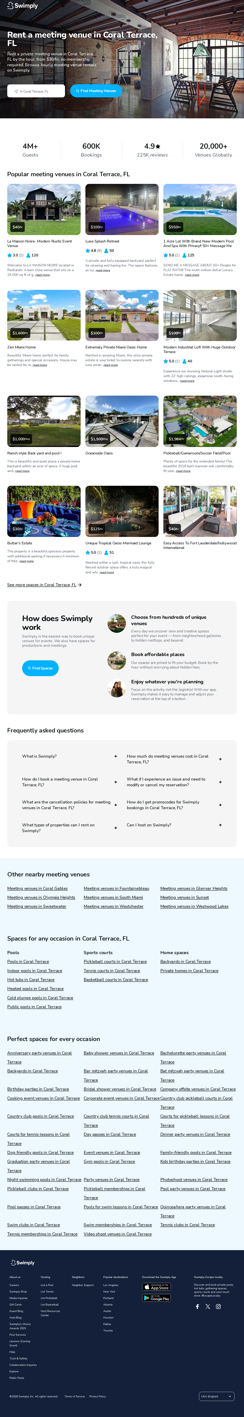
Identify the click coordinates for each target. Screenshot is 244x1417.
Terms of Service (74, 1396)
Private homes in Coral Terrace (189, 971)
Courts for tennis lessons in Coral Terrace (38, 1139)
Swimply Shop (18, 1291)
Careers (14, 1285)
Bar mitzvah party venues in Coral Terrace (116, 1075)
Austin (107, 1311)
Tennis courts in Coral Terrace (112, 971)
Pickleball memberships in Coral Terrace (114, 1193)
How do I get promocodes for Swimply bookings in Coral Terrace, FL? (163, 805)
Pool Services (18, 1335)
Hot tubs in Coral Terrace (31, 980)
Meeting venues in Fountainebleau (116, 888)
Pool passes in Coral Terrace (34, 1207)
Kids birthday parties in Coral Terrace (195, 1161)
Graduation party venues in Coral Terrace (38, 1166)
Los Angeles (110, 1285)
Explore (14, 1371)
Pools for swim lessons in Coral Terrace (121, 1207)
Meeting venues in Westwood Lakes (194, 906)
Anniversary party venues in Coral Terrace (39, 1057)
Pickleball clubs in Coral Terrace (38, 1189)
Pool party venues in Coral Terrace (193, 1189)
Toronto (108, 1330)
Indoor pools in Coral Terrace (34, 971)
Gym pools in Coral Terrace (109, 1161)
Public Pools (17, 1378)
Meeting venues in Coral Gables (37, 888)
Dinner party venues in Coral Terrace (195, 1134)
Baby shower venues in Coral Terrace (119, 1053)
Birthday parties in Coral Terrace (38, 1089)
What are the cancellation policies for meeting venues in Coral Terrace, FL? (66, 805)
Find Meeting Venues (98, 90)
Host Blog (16, 1317)
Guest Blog (16, 1311)
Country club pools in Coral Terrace (40, 1116)
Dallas (107, 1324)
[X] (208, 1306)
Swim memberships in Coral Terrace (118, 1225)
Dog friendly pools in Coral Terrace (40, 1152)
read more (42, 275)
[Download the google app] (156, 1298)
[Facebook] (197, 1306)
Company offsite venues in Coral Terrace (198, 1089)
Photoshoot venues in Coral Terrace (194, 1180)
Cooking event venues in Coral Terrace (43, 1098)
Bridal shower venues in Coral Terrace (120, 1089)
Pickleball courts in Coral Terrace (115, 961)
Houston (108, 1317)
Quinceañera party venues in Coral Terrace (193, 1211)
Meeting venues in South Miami (113, 897)
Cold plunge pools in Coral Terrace (40, 998)
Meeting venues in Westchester (114, 906)
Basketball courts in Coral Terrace (116, 980)
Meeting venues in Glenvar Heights (194, 888)
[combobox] (36, 90)
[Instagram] (218, 1306)
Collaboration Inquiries (23, 1365)
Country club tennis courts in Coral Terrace (116, 1120)
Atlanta (107, 1304)
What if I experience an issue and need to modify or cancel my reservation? (166, 782)
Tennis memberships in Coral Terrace (42, 1234)
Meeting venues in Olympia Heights (41, 897)
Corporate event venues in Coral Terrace (122, 1098)
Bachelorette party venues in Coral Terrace (193, 1057)
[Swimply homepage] (122, 6)
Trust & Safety (18, 1358)
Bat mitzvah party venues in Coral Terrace (192, 1075)
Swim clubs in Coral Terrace (33, 1225)
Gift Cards (16, 1304)
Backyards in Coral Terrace (185, 961)
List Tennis (47, 1291)
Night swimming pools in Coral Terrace (44, 1180)
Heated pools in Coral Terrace (35, 989)
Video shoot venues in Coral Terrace (118, 1234)
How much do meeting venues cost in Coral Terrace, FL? (168, 759)
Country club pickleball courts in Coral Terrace (196, 1102)
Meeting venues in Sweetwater (36, 906)
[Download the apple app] (156, 1287)
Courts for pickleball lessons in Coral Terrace (195, 1120)
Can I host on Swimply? (149, 825)
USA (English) (209, 1396)
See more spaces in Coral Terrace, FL (41, 585)
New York (109, 1291)
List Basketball (50, 1304)
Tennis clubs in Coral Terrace (187, 1225)
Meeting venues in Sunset (184, 897)
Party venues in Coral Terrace (112, 1180)
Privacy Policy (97, 1396)
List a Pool (47, 1285)
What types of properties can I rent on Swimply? (58, 828)
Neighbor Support (83, 1285)
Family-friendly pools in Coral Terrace (196, 1152)
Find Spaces (42, 668)
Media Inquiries (19, 1298)
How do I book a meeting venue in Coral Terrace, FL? (60, 782)
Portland (108, 1298)
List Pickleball (49, 1298)
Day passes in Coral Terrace (110, 1134)
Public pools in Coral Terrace (34, 1007)
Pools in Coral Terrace (28, 961)
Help (12, 1352)
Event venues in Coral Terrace (112, 1152)
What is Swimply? (39, 756)
